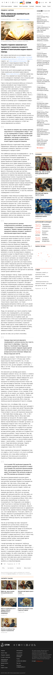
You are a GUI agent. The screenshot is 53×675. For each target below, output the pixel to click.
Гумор (37, 269)
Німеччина (38, 6)
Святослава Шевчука (12, 74)
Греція (44, 6)
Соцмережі (19, 652)
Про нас (18, 663)
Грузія (48, 6)
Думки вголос (4, 663)
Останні (39, 13)
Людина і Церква (7, 10)
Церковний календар (43, 222)
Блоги (2, 665)
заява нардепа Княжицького (18, 61)
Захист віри (4, 652)
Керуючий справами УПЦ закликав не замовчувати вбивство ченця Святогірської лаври (43, 133)
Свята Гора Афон (23, 6)
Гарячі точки (40, 246)
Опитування (19, 650)
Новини (40, 11)
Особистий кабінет (21, 661)
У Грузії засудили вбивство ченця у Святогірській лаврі (42, 55)
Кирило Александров (24, 19)
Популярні (45, 13)
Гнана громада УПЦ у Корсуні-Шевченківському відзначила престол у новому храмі (43, 20)
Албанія (16, 6)
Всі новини (40, 147)
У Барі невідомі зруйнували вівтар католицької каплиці (42, 89)
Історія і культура (5, 657)
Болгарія (31, 6)
